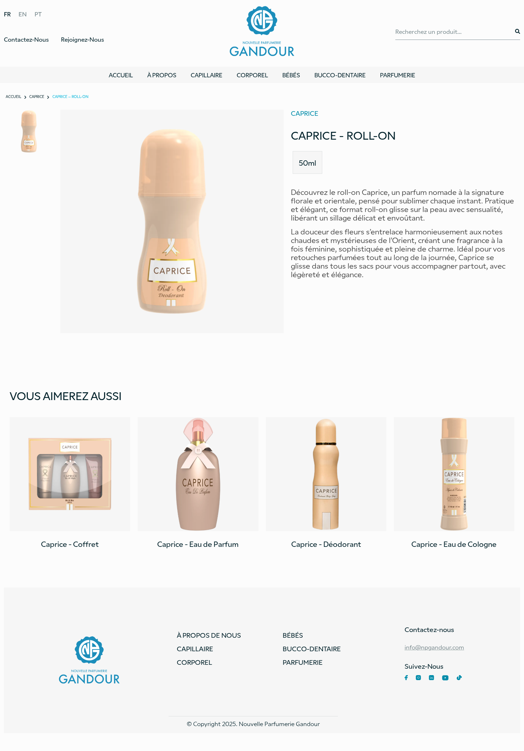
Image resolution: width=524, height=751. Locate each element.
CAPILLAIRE (206, 75)
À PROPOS (161, 75)
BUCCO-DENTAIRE (340, 75)
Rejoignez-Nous (82, 39)
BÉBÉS (291, 75)
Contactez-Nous (26, 39)
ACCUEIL (121, 75)
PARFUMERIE (397, 75)
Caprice (36, 96)
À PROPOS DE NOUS (209, 634)
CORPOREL (252, 75)
